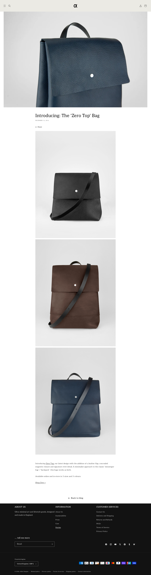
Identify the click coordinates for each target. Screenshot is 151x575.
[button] (4, 5)
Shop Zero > (40, 483)
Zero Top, (50, 464)
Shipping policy (71, 571)
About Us (59, 512)
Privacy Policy (102, 531)
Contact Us (100, 512)
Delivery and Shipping (105, 516)
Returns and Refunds (104, 520)
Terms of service (58, 571)
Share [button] (40, 127)
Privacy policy (46, 571)
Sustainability (60, 516)
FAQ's (98, 524)
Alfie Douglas (24, 571)
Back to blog (77, 498)
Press (57, 520)
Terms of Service (102, 527)
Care (57, 524)
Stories (58, 527)
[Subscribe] (52, 544)
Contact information (84, 571)
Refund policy (35, 571)
